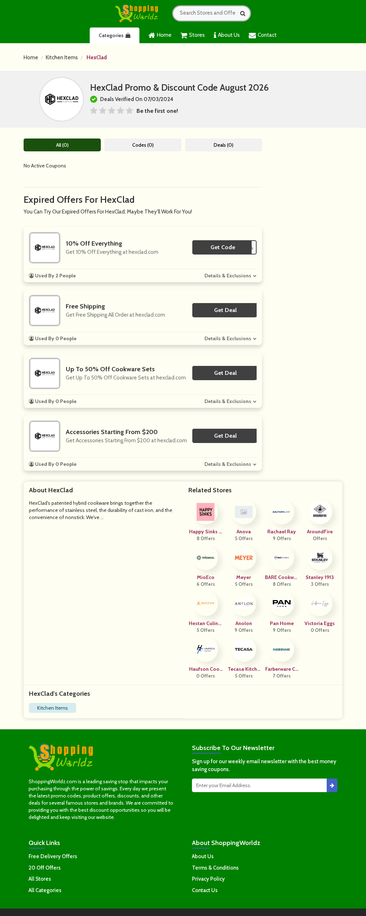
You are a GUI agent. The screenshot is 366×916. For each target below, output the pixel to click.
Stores (197, 35)
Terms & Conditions (215, 868)
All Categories (45, 890)
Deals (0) (223, 145)
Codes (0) (143, 145)
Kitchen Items (62, 57)
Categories (111, 35)
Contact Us (205, 890)
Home (164, 35)
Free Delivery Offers (53, 856)
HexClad (96, 57)
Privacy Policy (208, 879)
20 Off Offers (45, 868)
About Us (229, 35)
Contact (267, 35)
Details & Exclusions (227, 275)
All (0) (62, 145)
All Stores (40, 879)
